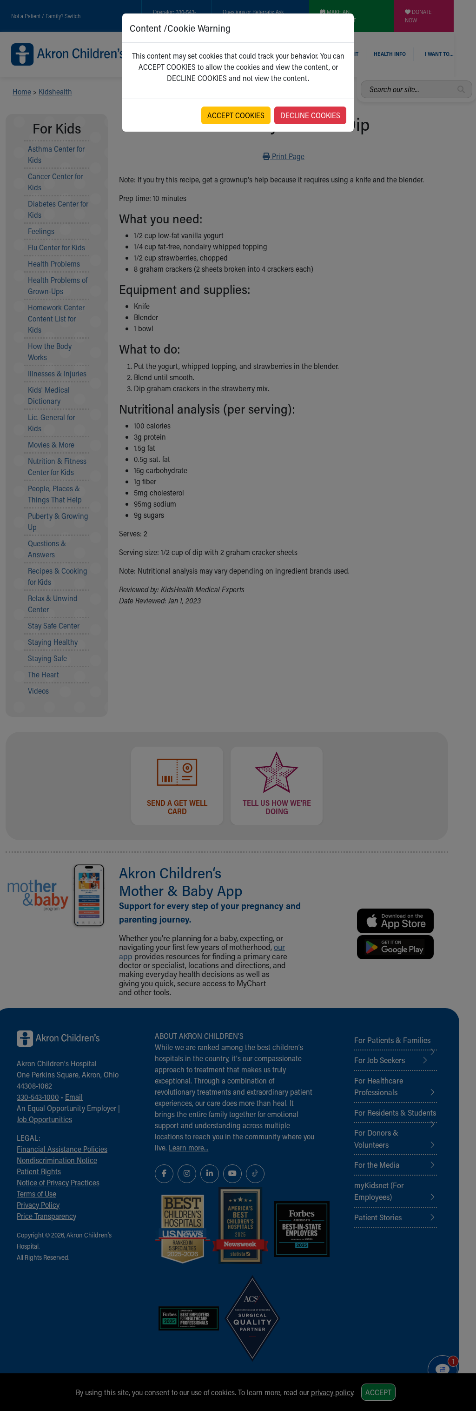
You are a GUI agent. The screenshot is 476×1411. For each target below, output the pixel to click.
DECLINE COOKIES (310, 115)
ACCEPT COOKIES (235, 115)
